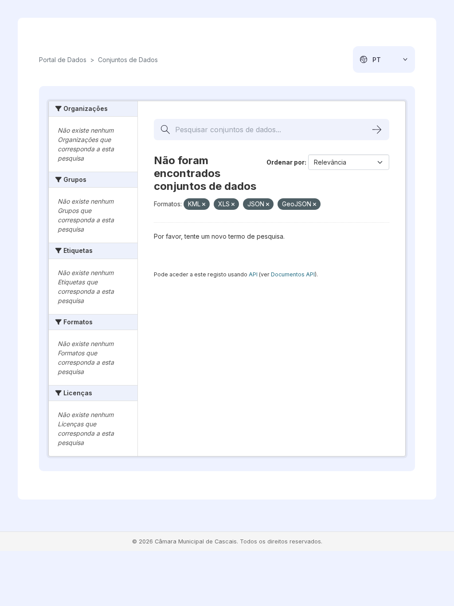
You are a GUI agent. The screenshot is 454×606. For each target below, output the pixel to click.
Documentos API (293, 274)
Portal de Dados (62, 59)
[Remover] (203, 204)
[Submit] (377, 129)
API (253, 274)
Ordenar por (285, 162)
